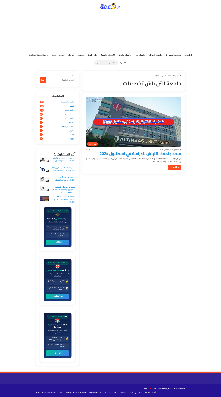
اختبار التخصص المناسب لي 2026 (70, 392)
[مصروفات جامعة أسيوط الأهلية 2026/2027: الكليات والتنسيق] (44, 160)
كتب (54, 55)
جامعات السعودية (173, 55)
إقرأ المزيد (174, 167)
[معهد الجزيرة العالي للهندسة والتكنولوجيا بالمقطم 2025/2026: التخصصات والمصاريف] (44, 189)
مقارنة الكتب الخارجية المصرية (46, 392)
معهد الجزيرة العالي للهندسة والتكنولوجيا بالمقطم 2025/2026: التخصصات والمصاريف (63, 189)
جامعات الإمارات (155, 55)
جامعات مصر (140, 55)
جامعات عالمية (125, 55)
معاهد (81, 55)
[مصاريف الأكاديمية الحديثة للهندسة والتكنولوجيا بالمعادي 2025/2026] (44, 199)
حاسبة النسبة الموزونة (38, 55)
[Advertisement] (110, 31)
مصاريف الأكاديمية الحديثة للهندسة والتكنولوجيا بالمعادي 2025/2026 (64, 199)
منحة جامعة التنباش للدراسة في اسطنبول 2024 (140, 153)
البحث (73, 75)
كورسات (71, 55)
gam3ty (176, 149)
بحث (43, 80)
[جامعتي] (110, 6)
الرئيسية (188, 55)
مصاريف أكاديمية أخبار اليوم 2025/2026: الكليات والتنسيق (65, 178)
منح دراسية (92, 55)
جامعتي (147, 388)
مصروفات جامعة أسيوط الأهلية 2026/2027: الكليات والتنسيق (64, 159)
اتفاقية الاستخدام (106, 392)
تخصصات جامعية (108, 55)
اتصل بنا (130, 392)
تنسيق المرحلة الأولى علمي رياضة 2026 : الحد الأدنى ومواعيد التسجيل (63, 169)
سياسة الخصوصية (120, 392)
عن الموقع (138, 392)
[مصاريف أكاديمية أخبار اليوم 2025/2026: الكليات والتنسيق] (44, 179)
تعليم (61, 55)
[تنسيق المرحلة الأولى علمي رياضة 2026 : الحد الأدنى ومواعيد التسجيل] (44, 170)
